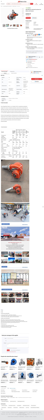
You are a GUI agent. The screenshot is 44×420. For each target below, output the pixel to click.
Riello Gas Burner (22, 407)
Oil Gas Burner (10, 407)
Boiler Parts (18, 6)
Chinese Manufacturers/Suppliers (14, 412)
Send (8, 350)
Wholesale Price (26, 412)
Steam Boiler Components (5, 401)
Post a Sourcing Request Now (11, 351)
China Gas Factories (4, 405)
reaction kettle (34, 391)
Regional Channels (35, 412)
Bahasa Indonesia (25, 414)
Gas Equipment (19, 405)
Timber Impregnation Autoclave (15, 391)
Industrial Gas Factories (26, 405)
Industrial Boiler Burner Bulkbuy (35, 407)
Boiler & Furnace (14, 6)
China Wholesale (21, 412)
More (1, 409)
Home (1, 6)
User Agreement (27, 416)
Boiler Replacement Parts (21, 401)
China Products (8, 412)
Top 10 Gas (27, 407)
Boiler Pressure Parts (13, 401)
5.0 (34, 72)
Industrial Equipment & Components (7, 6)
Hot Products (3, 412)
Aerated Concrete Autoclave (25, 391)
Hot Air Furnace (3, 391)
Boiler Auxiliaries (3, 393)
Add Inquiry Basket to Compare (13, 28)
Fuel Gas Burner (15, 407)
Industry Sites (30, 412)
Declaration (31, 416)
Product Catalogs (13, 388)
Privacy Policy (34, 416)
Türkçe (18, 414)
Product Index (39, 412)
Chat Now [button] (37, 81)
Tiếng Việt (20, 414)
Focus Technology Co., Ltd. (16, 416)
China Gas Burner (33, 405)
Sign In (27, 67)
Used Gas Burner (4, 407)
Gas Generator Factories (12, 405)
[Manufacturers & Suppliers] (22, 1)
